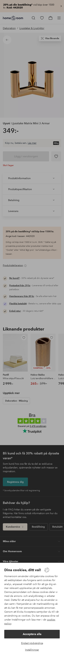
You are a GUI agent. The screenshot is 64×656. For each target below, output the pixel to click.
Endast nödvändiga (32, 643)
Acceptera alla (32, 634)
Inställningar (32, 649)
